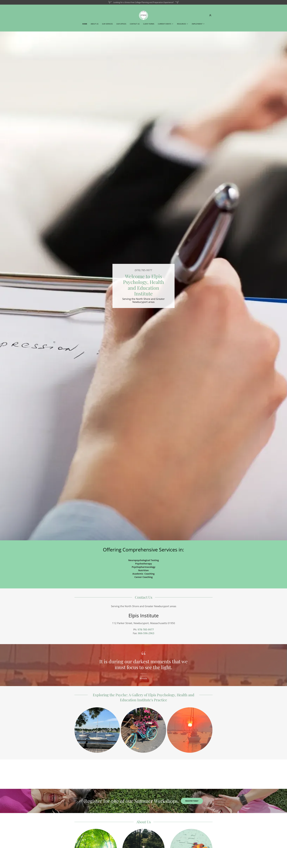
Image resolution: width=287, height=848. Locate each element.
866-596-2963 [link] (146, 633)
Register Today (191, 801)
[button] (210, 15)
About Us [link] (94, 24)
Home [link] (84, 24)
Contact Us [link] (135, 24)
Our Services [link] (107, 24)
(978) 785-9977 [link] (143, 270)
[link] (143, 15)
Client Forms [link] (148, 24)
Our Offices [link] (121, 24)
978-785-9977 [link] (146, 629)
